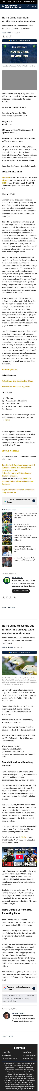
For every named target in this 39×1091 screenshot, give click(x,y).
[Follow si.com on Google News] (33, 500)
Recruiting (11, 607)
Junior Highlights (9, 370)
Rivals (4, 180)
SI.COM (4, 2)
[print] (14, 597)
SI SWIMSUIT (17, 2)
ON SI (9, 2)
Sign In (33, 6)
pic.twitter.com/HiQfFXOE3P (13, 752)
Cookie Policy (26, 1052)
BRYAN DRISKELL (17, 578)
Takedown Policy (7, 1055)
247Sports (6, 178)
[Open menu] (3, 6)
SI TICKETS (26, 2)
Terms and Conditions (29, 1055)
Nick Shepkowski (7, 647)
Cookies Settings (27, 1058)
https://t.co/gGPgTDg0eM (12, 749)
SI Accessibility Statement (10, 1058)
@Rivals (32, 730)
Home (4, 607)
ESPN (4, 183)
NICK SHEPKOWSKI (18, 1013)
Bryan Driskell (6, 33)
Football (10, 1036)
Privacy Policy (6, 1052)
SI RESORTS (35, 2)
